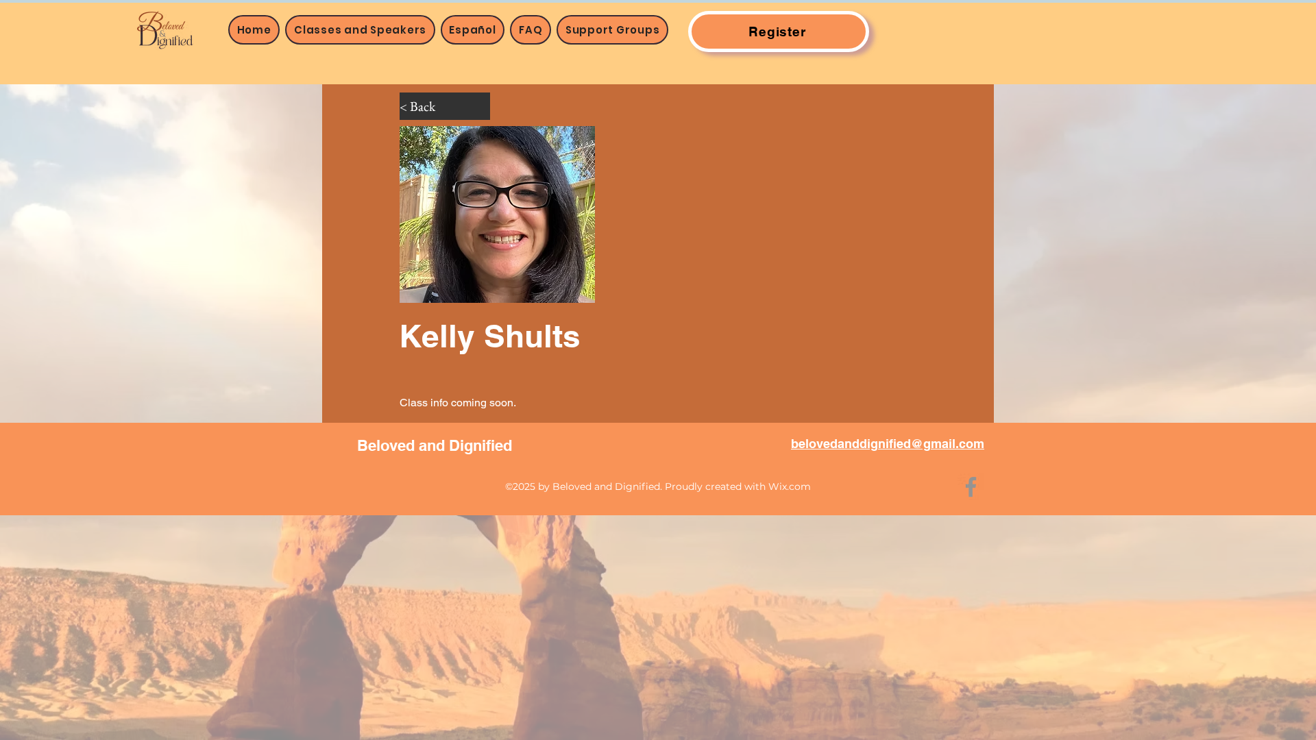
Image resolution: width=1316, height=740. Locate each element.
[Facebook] (971, 486)
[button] (360, 30)
